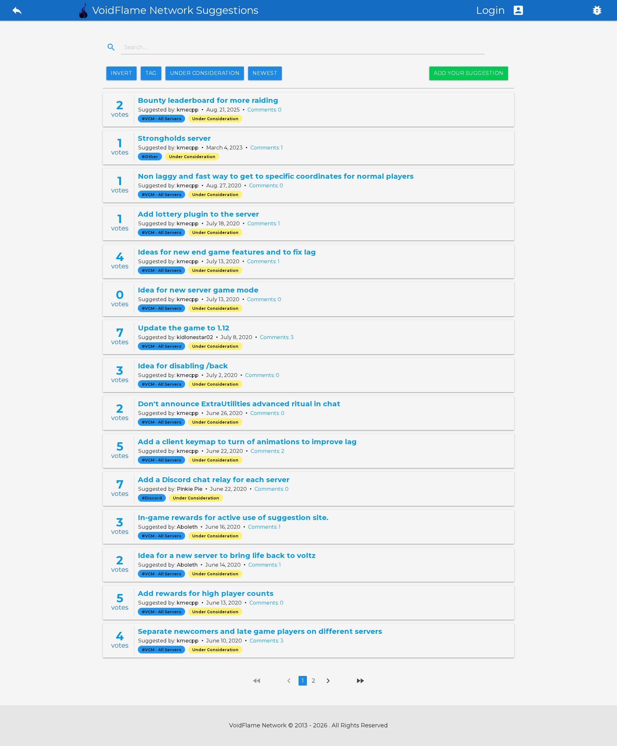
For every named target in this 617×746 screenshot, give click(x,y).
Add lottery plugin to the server (198, 214)
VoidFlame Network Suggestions (175, 10)
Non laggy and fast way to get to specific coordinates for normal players (276, 176)
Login (500, 10)
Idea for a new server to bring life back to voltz (227, 555)
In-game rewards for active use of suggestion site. (233, 517)
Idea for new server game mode (198, 290)
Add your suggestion (469, 73)
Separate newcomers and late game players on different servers (260, 631)
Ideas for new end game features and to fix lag (227, 252)
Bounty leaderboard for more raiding (208, 100)
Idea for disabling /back (183, 366)
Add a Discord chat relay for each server (214, 479)
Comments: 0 (264, 110)
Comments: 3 (277, 337)
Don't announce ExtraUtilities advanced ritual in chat (239, 404)
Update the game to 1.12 (183, 328)
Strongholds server (174, 138)
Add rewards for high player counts (205, 593)
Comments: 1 (266, 148)
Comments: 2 (267, 451)
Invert (121, 73)
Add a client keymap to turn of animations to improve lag (247, 441)
